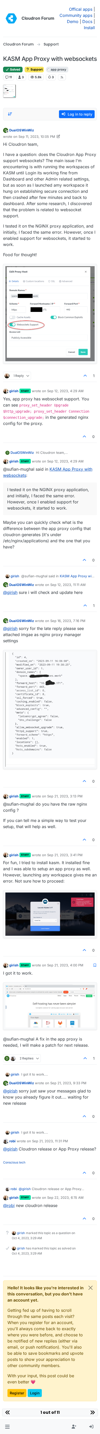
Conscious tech (14, 1162)
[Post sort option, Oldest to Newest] (10, 114)
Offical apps (80, 9)
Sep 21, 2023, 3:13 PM (65, 796)
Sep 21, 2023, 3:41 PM (65, 855)
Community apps (75, 15)
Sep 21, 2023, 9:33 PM (68, 1083)
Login (34, 1393)
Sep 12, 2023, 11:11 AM (68, 585)
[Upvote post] (85, 376)
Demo (72, 21)
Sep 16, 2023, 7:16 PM (67, 621)
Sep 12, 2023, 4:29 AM (65, 391)
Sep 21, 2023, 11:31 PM (50, 1141)
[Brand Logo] (11, 18)
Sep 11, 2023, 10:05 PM (36, 136)
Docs (87, 21)
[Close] (90, 1288)
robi (12, 1141)
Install (89, 27)
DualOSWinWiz (21, 130)
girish (13, 391)
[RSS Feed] (62, 77)
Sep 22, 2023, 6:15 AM (65, 1197)
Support (36, 69)
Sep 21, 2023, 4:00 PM (65, 965)
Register (17, 1393)
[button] (7, 1427)
